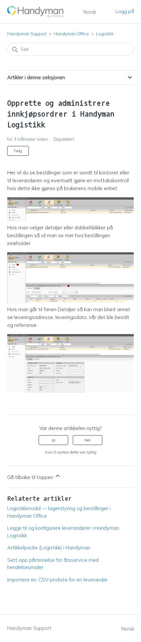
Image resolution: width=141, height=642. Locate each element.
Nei (88, 439)
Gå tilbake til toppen (30, 477)
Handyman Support (27, 33)
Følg (18, 150)
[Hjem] (35, 12)
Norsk (89, 12)
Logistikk (105, 33)
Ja (53, 439)
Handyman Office (71, 33)
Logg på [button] (124, 11)
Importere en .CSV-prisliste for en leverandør (57, 580)
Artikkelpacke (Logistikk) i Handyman (48, 547)
